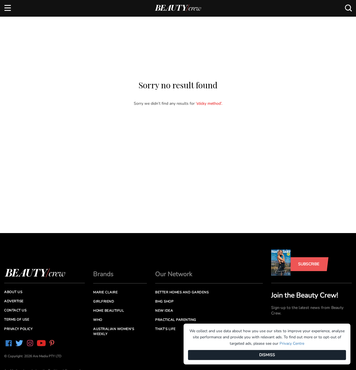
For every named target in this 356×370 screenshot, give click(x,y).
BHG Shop (164, 301)
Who (97, 320)
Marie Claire (105, 292)
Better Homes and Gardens (182, 292)
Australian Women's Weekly (113, 331)
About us (13, 292)
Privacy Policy (18, 329)
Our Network (173, 274)
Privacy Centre (292, 343)
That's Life (165, 329)
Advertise (14, 301)
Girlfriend (103, 301)
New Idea (164, 310)
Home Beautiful (108, 310)
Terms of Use (16, 319)
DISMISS (267, 355)
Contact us (15, 310)
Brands (103, 274)
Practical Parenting (175, 320)
